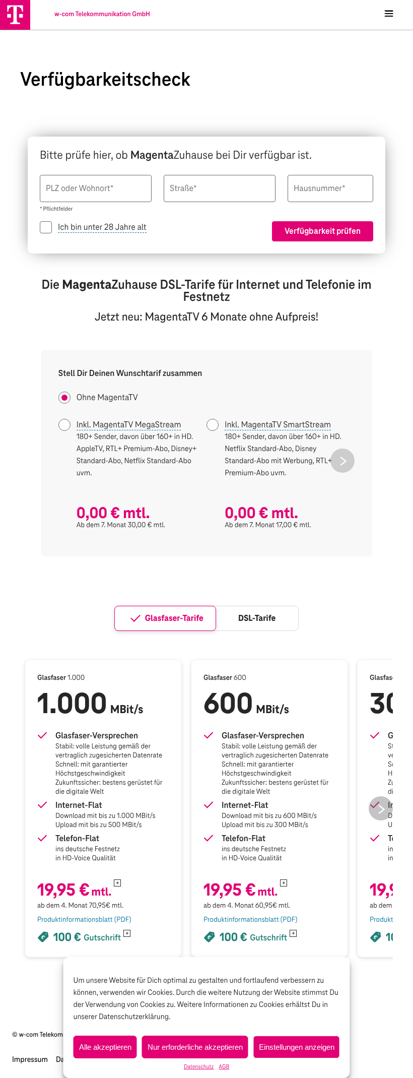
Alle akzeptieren (105, 1047)
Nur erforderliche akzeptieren (195, 1047)
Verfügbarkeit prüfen (323, 231)
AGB (224, 1067)
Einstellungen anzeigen (296, 1047)
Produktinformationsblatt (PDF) (84, 919)
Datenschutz (199, 1067)
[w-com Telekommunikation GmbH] (15, 15)
